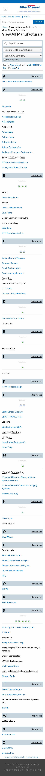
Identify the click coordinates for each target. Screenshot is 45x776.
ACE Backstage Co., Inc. (13, 111)
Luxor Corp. (7, 447)
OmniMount (7, 537)
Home (5, 27)
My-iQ (26, 17)
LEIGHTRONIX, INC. (12, 416)
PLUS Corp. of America (12, 570)
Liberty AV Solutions (11, 432)
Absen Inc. (7, 106)
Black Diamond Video (12, 207)
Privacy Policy (20, 757)
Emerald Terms (10, 757)
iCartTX (5, 373)
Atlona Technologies (11, 147)
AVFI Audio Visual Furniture (15, 162)
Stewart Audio (8, 676)
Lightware (7, 437)
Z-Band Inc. (7, 747)
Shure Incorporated (11, 655)
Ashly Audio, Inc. (9, 142)
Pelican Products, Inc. (12, 555)
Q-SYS (5, 589)
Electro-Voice (8, 348)
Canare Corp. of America (13, 258)
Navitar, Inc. (7, 518)
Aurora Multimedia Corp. (13, 157)
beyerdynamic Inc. (10, 197)
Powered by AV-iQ (32, 757)
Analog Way (7, 132)
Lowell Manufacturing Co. (14, 442)
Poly (4, 575)
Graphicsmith (33, 770)
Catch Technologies (11, 268)
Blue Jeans (7, 212)
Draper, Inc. (7, 323)
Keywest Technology (12, 386)
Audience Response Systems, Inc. (17, 152)
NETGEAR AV (8, 523)
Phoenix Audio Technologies (15, 560)
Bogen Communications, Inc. (15, 217)
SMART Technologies (12, 661)
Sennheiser (7, 637)
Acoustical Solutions (11, 116)
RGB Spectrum (9, 602)
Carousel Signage (10, 263)
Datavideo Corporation (13, 318)
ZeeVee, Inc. (8, 752)
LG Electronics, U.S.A (11, 427)
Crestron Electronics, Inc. (14, 283)
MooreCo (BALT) (10, 493)
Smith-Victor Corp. (10, 666)
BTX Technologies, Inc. (13, 233)
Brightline (6, 228)
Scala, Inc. (6, 632)
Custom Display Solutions (14, 293)
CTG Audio (7, 288)
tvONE (5, 707)
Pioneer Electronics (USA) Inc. (16, 565)
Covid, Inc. (7, 278)
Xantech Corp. (8, 734)
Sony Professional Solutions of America (20, 671)
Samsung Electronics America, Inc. (18, 627)
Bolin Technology (10, 223)
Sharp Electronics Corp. (13, 642)
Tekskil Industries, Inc (12, 689)
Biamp (5, 202)
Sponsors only (12, 59)
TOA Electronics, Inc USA (14, 694)
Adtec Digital (8, 121)
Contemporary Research (13, 273)
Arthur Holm (8, 137)
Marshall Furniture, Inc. (13, 472)
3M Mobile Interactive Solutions (17, 81)
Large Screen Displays (12, 411)
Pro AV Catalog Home (11, 17)
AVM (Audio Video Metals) (14, 167)
